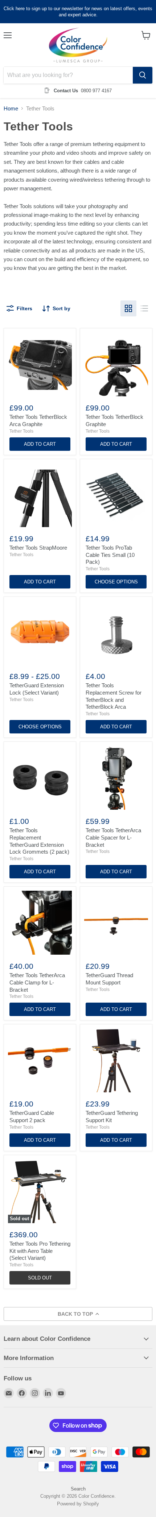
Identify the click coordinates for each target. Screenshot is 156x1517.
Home (11, 108)
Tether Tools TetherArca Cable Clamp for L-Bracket (37, 982)
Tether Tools (21, 431)
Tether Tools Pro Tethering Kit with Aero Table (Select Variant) (39, 1251)
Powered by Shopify (78, 1503)
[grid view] (128, 308)
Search (78, 1489)
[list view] (144, 308)
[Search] (142, 75)
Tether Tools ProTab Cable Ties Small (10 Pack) (110, 555)
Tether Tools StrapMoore (38, 548)
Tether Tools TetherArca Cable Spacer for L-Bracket (113, 837)
